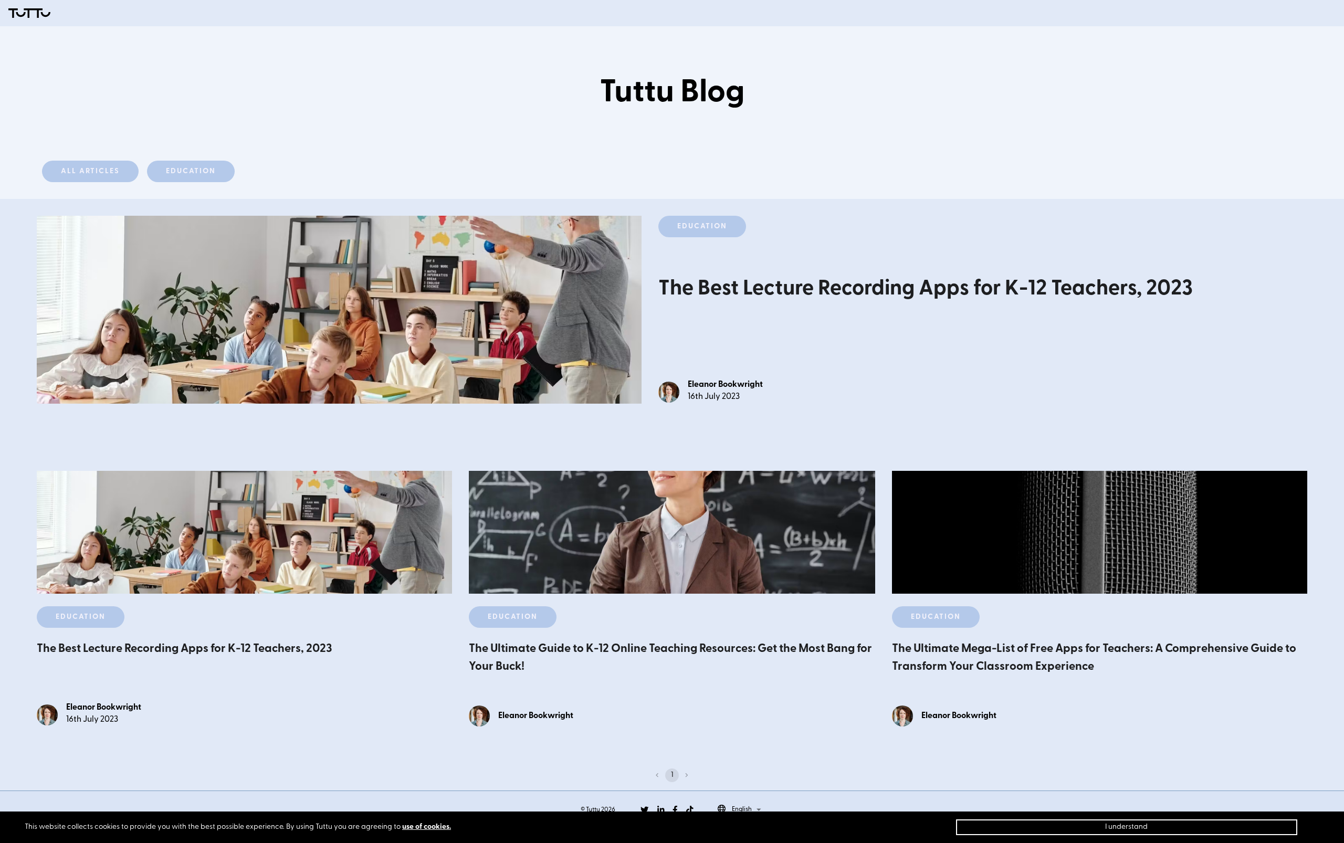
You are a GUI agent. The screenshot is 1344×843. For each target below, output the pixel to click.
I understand (1126, 827)
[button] (90, 171)
